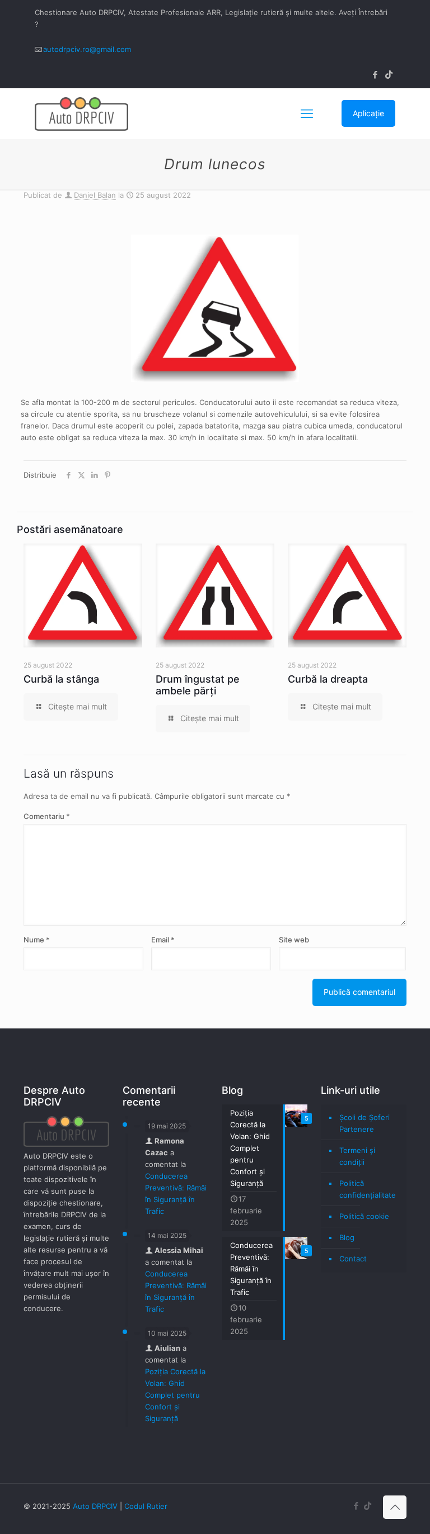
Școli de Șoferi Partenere (364, 1123)
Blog (346, 1237)
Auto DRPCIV (95, 1506)
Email (163, 939)
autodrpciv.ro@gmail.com (87, 49)
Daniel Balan (95, 194)
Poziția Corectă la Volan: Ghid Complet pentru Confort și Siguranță (175, 1395)
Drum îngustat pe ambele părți (198, 685)
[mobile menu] (306, 113)
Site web (294, 939)
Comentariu (47, 816)
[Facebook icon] (375, 74)
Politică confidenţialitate (367, 1189)
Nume (37, 939)
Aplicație (368, 113)
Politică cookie (364, 1216)
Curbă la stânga (61, 679)
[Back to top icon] (394, 1507)
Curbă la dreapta (328, 679)
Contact (353, 1258)
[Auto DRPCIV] (81, 113)
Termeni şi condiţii (357, 1156)
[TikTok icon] (389, 74)
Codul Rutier (145, 1506)
